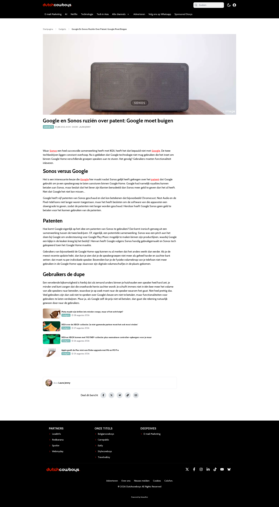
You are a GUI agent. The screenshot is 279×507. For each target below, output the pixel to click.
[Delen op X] (111, 395)
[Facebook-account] (194, 469)
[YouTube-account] (222, 469)
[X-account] (187, 469)
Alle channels (119, 14)
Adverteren (139, 14)
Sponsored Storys (183, 14)
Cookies (157, 480)
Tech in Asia (103, 14)
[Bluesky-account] (229, 469)
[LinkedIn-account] (208, 469)
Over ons (125, 480)
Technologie (87, 14)
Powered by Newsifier (139, 497)
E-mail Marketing (53, 14)
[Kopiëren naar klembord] (128, 395)
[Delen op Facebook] (103, 395)
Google (156, 150)
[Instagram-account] (201, 469)
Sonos (53, 150)
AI (66, 14)
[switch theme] (229, 5)
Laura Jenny (85, 127)
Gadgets (48, 127)
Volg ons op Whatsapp (160, 14)
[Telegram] (119, 395)
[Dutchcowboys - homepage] (57, 5)
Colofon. (168, 480)
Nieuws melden (142, 480)
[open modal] (234, 5)
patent (155, 179)
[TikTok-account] (215, 469)
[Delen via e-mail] (136, 395)
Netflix (74, 14)
